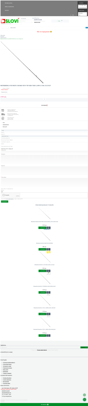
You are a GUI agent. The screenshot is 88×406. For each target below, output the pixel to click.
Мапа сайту (5, 369)
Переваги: (3, 154)
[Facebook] (1, 354)
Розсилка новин (6, 383)
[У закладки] (47, 228)
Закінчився (42, 227)
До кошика (42, 249)
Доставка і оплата (8, 2)
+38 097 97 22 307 (37, 22)
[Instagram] (3, 354)
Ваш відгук (4, 177)
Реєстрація (81, 13)
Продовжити (4, 201)
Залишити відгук (4, 92)
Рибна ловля (13, 27)
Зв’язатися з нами (7, 366)
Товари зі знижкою (7, 373)
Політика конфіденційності (9, 362)
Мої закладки (6, 381)
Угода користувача (7, 364)
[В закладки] (0, 103)
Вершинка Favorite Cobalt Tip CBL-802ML (44, 243)
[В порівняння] (1, 103)
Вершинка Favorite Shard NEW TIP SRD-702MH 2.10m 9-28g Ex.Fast (44, 221)
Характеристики (6, 124)
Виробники (5, 371)
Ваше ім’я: (4, 150)
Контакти (7, 10)
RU (70, 15)
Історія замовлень (7, 379)
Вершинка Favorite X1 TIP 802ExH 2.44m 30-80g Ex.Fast (44, 286)
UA (73, 15)
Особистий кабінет (7, 378)
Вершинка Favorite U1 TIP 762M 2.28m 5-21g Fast (44, 264)
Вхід (79, 15)
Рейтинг (2, 190)
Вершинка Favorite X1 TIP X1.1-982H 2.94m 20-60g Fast (44, 329)
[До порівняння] (49, 228)
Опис (4, 122)
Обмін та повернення (9, 6)
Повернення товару (7, 367)
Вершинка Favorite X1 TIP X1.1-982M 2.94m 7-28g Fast (44, 307)
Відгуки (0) (5, 126)
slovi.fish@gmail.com (35, 18)
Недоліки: (3, 165)
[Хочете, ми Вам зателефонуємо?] (84, 399)
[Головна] (0, 34)
